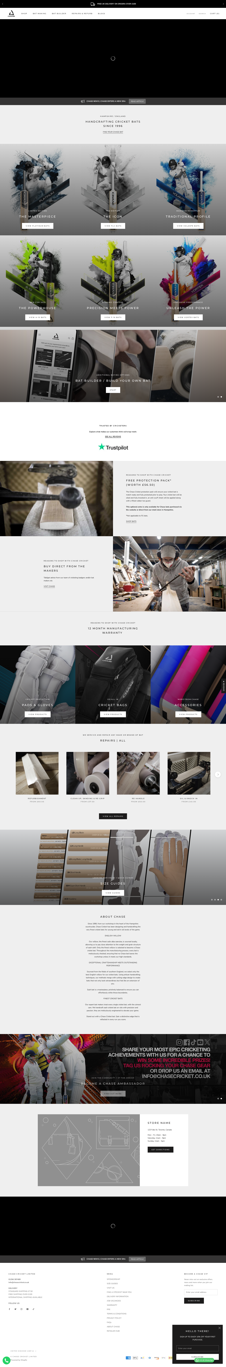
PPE (108, 1309)
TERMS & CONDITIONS (116, 1314)
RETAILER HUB (113, 1331)
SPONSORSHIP (113, 1279)
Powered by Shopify (18, 1360)
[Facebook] (9, 1308)
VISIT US (110, 1288)
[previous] (8, 774)
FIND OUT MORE (113, 1092)
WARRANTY (112, 1305)
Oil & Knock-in (189, 798)
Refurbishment (37, 798)
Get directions (160, 1150)
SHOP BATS (131, 521)
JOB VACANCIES (114, 1301)
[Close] (219, 1328)
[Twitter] (15, 1308)
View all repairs (113, 816)
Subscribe (197, 1357)
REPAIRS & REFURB (82, 14)
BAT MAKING (39, 14)
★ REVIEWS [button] (223, 686)
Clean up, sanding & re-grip (88, 798)
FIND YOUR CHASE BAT (113, 132)
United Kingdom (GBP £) (22, 1351)
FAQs (109, 1322)
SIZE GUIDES (112, 1283)
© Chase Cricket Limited (23, 1356)
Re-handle (138, 798)
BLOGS (101, 14)
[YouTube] (27, 1308)
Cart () (214, 14)
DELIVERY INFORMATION (117, 1296)
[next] (218, 774)
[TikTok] (33, 1308)
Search (202, 14)
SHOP (24, 14)
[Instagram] (21, 1308)
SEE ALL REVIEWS (113, 436)
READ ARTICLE (137, 101)
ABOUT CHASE (113, 1326)
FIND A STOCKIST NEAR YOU (119, 1292)
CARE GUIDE (113, 893)
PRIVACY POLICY (114, 1318)
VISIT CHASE (49, 586)
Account (191, 14)
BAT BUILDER (59, 14)
